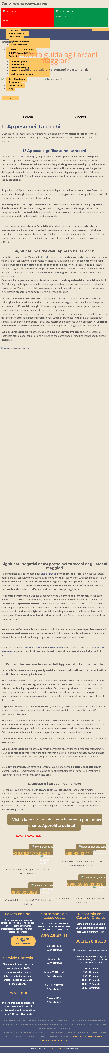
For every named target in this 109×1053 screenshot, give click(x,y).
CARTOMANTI (15, 36)
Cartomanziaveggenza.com (24, 3)
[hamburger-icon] (100, 30)
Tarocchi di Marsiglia (26, 156)
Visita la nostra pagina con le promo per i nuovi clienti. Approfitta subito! (57, 822)
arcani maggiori (49, 574)
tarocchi (45, 257)
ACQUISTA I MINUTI (18, 33)
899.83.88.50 (56, 647)
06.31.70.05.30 (32, 647)
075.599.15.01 (18, 993)
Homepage (14, 30)
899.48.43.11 (54, 935)
